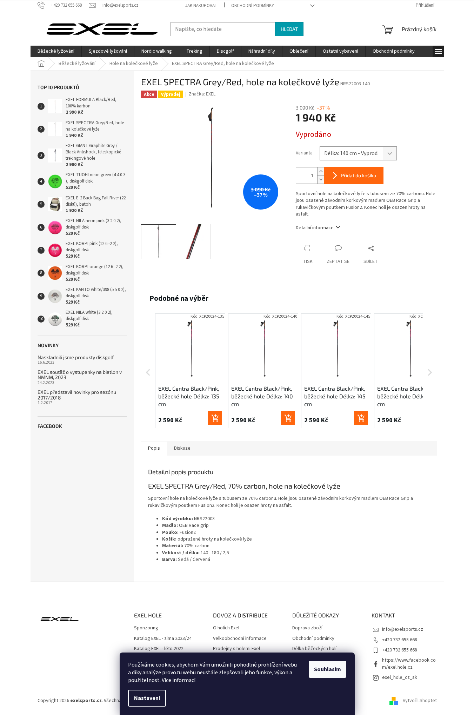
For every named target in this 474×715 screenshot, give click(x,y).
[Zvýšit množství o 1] (320, 171)
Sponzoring (146, 628)
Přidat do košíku (358, 175)
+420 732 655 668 (399, 639)
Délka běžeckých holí (314, 649)
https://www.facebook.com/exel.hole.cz (409, 663)
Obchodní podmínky (252, 5)
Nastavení (147, 698)
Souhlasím (327, 669)
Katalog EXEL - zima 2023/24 (163, 638)
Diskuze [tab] (182, 448)
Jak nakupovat (201, 5)
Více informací (178, 680)
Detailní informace (315, 227)
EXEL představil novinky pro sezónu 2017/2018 (77, 394)
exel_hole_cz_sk (399, 677)
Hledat (289, 29)
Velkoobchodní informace (240, 638)
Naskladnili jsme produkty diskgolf (76, 357)
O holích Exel (226, 628)
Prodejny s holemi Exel (236, 649)
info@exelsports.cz (402, 629)
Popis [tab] (154, 448)
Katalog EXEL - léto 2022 (158, 649)
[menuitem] (56, 51)
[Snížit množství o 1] (320, 180)
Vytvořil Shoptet (420, 700)
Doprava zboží (307, 628)
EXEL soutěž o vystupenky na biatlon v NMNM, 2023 (80, 374)
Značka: (202, 94)
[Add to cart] (215, 418)
